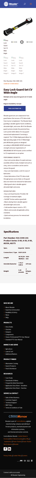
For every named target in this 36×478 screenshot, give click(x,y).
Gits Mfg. (26, 439)
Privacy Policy (8, 455)
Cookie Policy (17, 455)
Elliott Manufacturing (16, 439)
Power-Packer (17, 441)
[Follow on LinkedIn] (9, 448)
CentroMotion (20, 421)
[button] (29, 19)
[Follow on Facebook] (5, 448)
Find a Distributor (14, 108)
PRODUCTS (8, 322)
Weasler (16, 444)
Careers (24, 455)
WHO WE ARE (8, 303)
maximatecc (8, 441)
